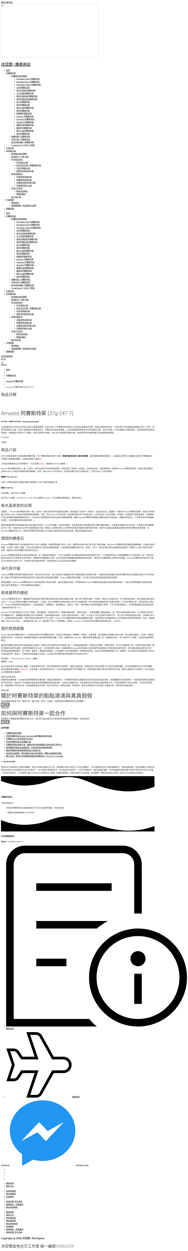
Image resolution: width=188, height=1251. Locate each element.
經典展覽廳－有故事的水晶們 (23, 206)
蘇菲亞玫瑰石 (22, 191)
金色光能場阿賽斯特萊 (26, 90)
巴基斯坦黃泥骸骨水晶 (26, 183)
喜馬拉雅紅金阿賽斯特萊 (26, 99)
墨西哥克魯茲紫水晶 (25, 171)
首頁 (8, 70)
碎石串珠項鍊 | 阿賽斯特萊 (22, 142)
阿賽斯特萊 (11, 73)
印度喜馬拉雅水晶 (24, 177)
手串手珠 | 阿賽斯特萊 (20, 139)
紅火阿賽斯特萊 (23, 102)
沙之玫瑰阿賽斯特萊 (25, 93)
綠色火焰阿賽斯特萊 (25, 131)
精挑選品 (15, 203)
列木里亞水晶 (22, 162)
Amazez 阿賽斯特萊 (25, 116)
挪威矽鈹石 (21, 194)
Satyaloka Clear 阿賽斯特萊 (28, 79)
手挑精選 (10, 200)
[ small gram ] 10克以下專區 (23, 145)
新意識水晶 (11, 151)
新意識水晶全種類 (19, 154)
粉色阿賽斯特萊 (23, 105)
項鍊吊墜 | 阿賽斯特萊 (20, 136)
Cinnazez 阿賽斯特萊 (25, 119)
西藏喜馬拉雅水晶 (24, 180)
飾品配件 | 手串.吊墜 (20, 157)
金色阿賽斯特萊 (23, 134)
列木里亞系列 (17, 159)
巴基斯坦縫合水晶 (24, 185)
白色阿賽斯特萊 (23, 88)
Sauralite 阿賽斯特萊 (25, 122)
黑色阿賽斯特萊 (23, 111)
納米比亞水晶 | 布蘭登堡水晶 (28, 165)
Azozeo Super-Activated (31, 421)
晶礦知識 (10, 208)
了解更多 (5, 704)
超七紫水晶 (16, 197)
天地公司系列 (17, 188)
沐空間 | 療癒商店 (16, 64)
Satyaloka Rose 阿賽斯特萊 (28, 82)
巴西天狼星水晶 (23, 168)
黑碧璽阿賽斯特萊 (24, 113)
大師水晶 (10, 148)
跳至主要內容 (7, 2)
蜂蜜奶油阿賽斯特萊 (25, 125)
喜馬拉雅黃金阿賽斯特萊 (26, 96)
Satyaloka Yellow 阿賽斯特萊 (28, 85)
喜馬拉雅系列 (17, 174)
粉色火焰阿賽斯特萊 (25, 108)
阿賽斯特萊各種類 (19, 76)
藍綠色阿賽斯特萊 (24, 128)
